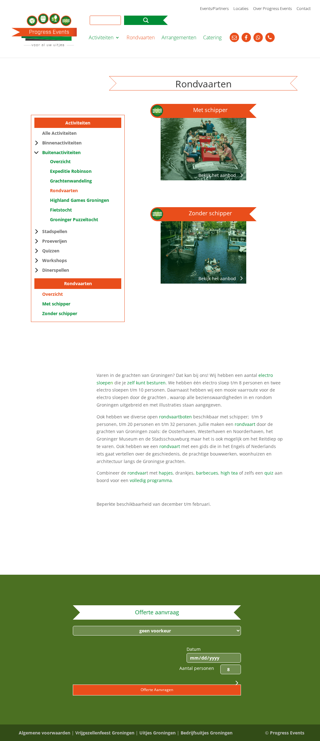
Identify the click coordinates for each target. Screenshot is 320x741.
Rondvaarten (141, 38)
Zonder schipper (59, 313)
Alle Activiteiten (59, 133)
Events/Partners (214, 9)
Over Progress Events (272, 9)
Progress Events (287, 733)
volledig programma (151, 480)
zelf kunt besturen (146, 383)
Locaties (240, 9)
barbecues (207, 473)
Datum (194, 649)
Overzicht (60, 161)
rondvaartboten (175, 417)
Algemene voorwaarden (44, 733)
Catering (212, 38)
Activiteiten (101, 38)
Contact (304, 9)
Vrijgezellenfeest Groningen (104, 733)
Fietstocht (61, 210)
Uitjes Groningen (157, 733)
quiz (269, 473)
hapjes (166, 473)
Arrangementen (179, 38)
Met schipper (56, 304)
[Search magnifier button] (146, 20)
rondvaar (137, 473)
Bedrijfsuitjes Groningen (206, 733)
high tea (229, 473)
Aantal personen (196, 668)
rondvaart (245, 424)
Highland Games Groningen (79, 200)
